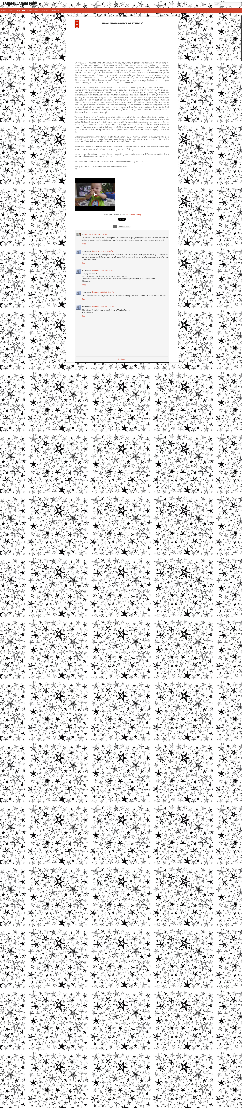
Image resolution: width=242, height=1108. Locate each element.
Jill (83, 234)
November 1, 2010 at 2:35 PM (102, 270)
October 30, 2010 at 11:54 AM (96, 234)
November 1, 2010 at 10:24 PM (102, 306)
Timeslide (55, 10)
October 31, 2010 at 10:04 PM (102, 251)
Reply (84, 243)
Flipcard (12, 10)
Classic (4, 10)
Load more (122, 359)
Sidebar (37, 10)
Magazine (21, 10)
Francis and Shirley (133, 214)
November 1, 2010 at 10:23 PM (102, 292)
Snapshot (45, 10)
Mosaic (29, 10)
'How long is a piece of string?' (122, 24)
